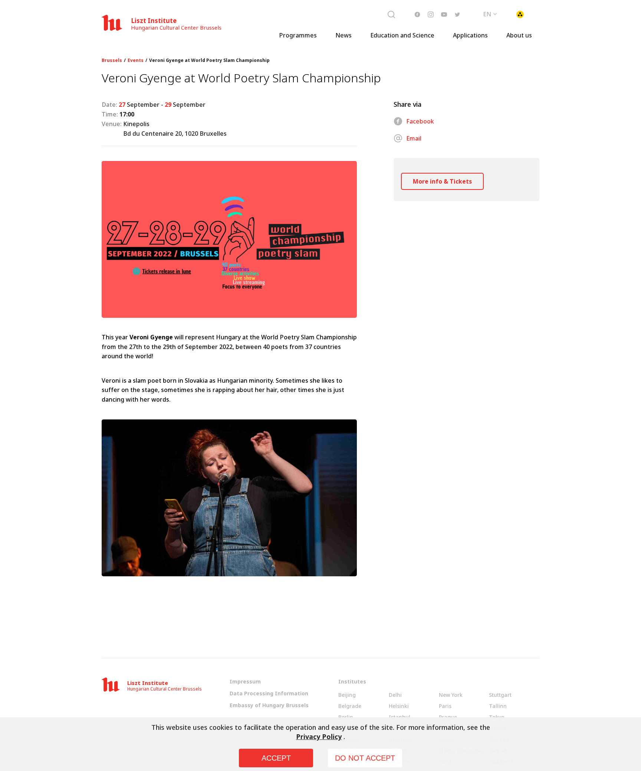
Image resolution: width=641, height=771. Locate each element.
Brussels (112, 60)
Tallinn (498, 705)
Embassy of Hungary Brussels (269, 705)
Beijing (347, 694)
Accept (276, 758)
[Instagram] (430, 14)
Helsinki (399, 705)
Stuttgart (500, 694)
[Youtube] (444, 14)
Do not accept (365, 758)
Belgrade (349, 705)
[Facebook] (417, 14)
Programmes (298, 35)
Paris (445, 705)
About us (519, 35)
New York (451, 694)
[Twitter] (457, 14)
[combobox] (490, 13)
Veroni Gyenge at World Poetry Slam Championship (209, 60)
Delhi (395, 694)
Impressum (245, 681)
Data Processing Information (269, 693)
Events (136, 60)
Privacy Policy (319, 736)
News (343, 35)
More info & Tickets (442, 181)
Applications (470, 35)
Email (413, 138)
